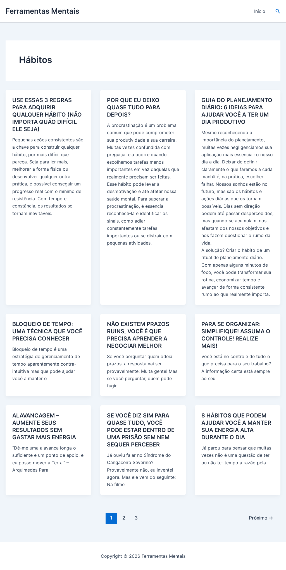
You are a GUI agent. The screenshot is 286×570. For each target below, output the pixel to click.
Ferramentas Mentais (42, 11)
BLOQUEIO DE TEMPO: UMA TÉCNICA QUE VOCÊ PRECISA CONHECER (47, 331)
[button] (277, 11)
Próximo (261, 518)
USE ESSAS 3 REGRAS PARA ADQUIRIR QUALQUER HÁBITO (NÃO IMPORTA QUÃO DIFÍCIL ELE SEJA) (47, 114)
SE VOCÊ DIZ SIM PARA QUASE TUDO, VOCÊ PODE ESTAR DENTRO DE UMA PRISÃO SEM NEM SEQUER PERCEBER (141, 430)
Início (259, 11)
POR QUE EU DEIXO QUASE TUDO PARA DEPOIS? (133, 107)
